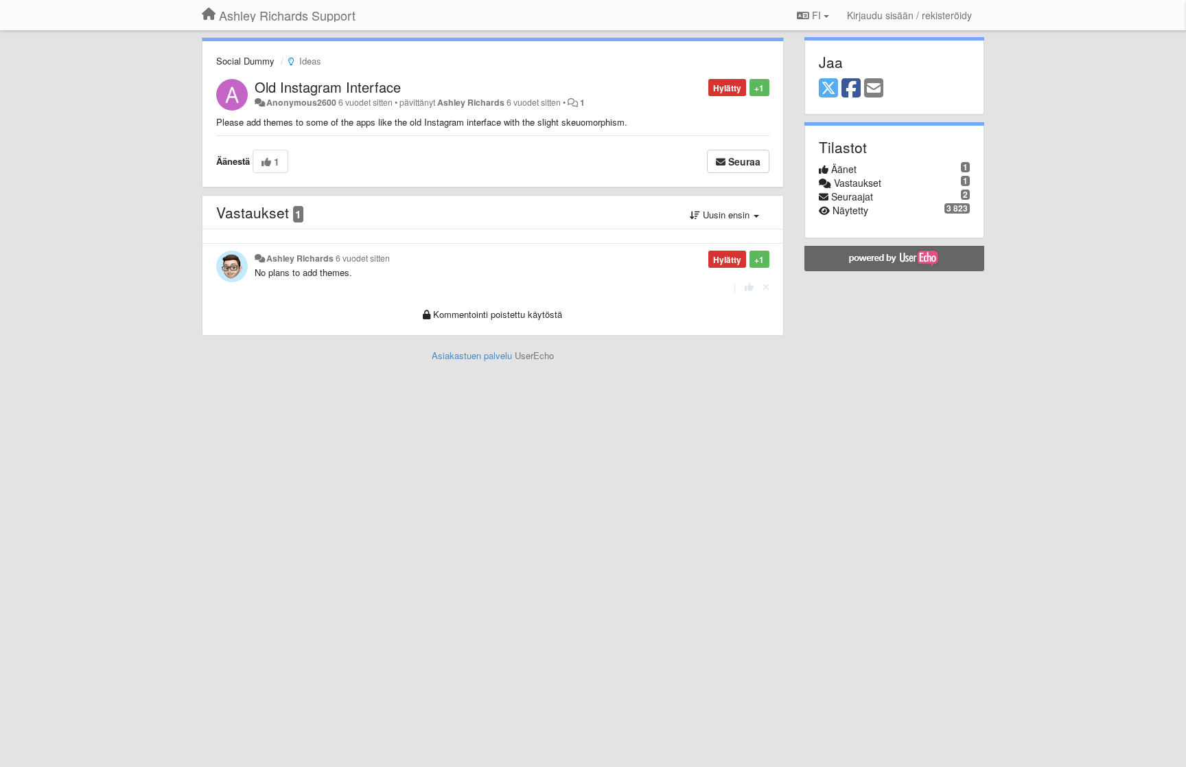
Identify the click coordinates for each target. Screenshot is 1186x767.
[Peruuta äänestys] (766, 286)
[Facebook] (851, 88)
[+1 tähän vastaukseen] (749, 286)
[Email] (873, 88)
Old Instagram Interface (328, 87)
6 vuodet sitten (363, 258)
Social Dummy (245, 60)
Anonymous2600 (301, 102)
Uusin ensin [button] (726, 214)
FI (816, 15)
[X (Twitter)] (828, 88)
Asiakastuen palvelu (472, 355)
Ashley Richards (470, 102)
